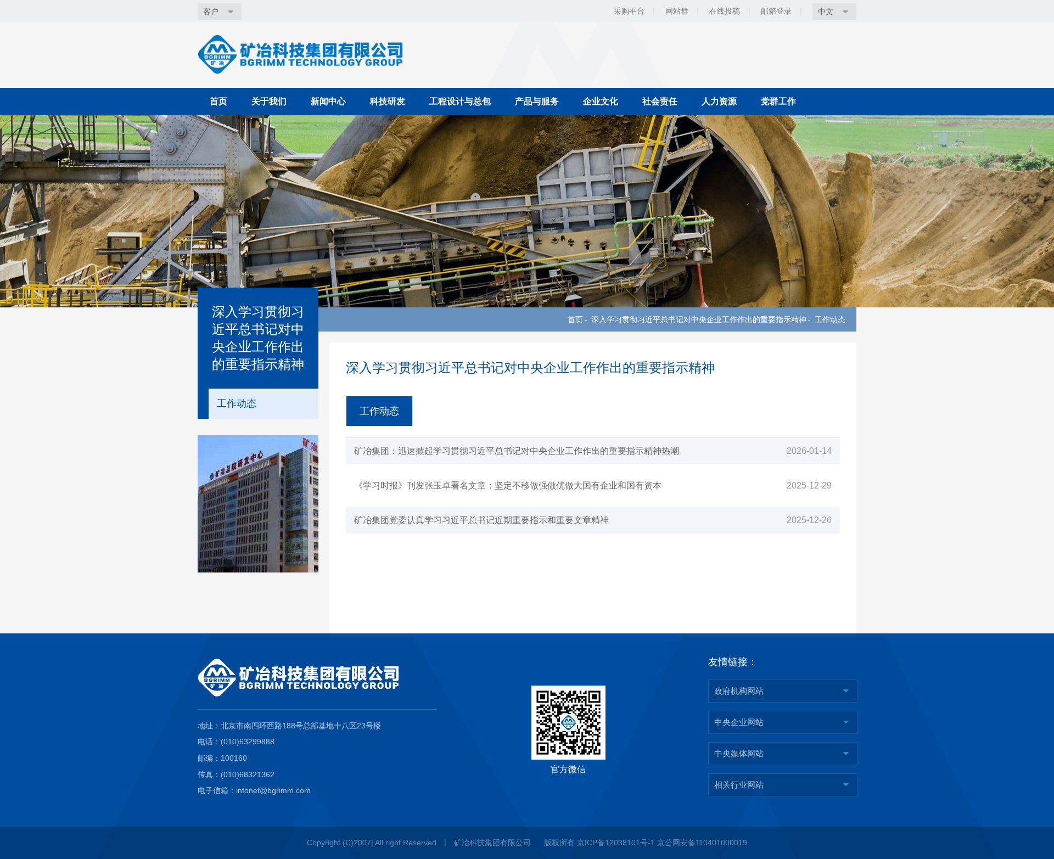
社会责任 (659, 101)
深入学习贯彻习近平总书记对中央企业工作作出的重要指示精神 (698, 319)
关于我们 (269, 101)
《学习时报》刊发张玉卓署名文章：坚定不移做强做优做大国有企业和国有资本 (507, 485)
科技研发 (387, 101)
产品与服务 (537, 101)
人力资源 (719, 101)
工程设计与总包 (460, 101)
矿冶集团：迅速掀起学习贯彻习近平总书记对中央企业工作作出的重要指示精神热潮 (516, 451)
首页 (218, 101)
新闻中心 (328, 101)
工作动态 (830, 319)
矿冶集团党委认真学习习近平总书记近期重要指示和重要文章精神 (481, 520)
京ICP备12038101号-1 (616, 842)
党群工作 (778, 101)
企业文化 (600, 101)
